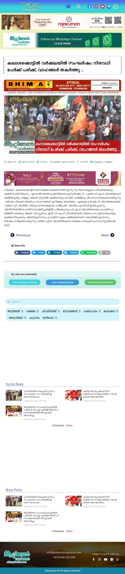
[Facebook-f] (93, 559)
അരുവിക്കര (16, 317)
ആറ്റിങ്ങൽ (13, 310)
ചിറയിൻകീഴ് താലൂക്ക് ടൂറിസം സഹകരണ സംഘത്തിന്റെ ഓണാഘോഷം (39, 394)
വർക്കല (108, 162)
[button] (68, 6)
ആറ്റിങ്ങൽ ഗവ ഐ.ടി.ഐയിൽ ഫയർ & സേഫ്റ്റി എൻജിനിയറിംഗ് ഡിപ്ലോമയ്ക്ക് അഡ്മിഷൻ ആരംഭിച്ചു (41, 411)
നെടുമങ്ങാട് (70, 310)
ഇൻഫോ (48, 317)
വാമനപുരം (90, 310)
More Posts (14, 490)
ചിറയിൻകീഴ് (49, 310)
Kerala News (14, 384)
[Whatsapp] (117, 559)
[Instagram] (99, 559)
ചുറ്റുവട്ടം (34, 317)
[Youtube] (105, 559)
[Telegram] (111, 559)
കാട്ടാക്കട (109, 310)
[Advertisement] (62, 351)
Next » (70, 425)
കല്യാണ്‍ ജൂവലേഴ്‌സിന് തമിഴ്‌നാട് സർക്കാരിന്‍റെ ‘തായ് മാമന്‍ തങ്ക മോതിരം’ (100, 394)
